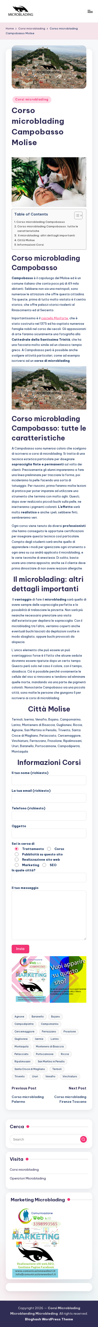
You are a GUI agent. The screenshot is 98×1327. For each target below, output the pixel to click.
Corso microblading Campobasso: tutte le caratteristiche (47, 228)
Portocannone (45, 1054)
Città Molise (26, 240)
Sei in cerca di (38, 854)
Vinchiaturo (70, 1076)
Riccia (65, 1054)
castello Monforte (54, 318)
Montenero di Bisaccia (50, 1046)
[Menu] (90, 11)
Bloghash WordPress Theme (49, 1319)
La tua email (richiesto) (31, 790)
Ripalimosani (22, 1061)
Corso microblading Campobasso (40, 222)
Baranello (38, 1016)
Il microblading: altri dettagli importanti (46, 235)
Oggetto (19, 826)
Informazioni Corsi (30, 244)
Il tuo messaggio (25, 888)
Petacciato (22, 1054)
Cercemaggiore (24, 1031)
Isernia (39, 1039)
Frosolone (70, 1031)
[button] (83, 1139)
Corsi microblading (32, 99)
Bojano (55, 1016)
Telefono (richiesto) (28, 808)
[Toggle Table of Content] (76, 215)
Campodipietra (24, 1024)
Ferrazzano (49, 1031)
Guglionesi (21, 1039)
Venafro (50, 1076)
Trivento (20, 1076)
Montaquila (22, 1046)
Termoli (57, 1069)
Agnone (19, 1016)
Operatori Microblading (28, 1178)
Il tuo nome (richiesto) (30, 773)
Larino (55, 1039)
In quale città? (23, 870)
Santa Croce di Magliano (30, 1069)
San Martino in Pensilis (51, 1061)
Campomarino (50, 1024)
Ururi (35, 1076)
